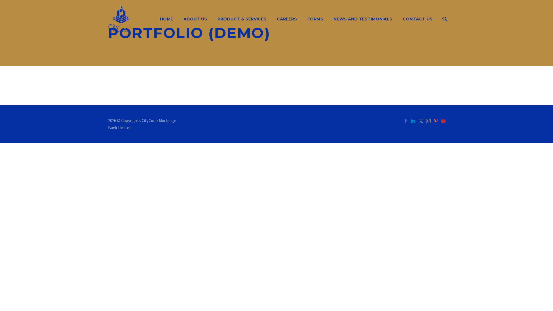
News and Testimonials (363, 19)
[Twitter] (420, 121)
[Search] (444, 19)
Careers (287, 19)
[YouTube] (443, 121)
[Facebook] (406, 121)
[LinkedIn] (413, 121)
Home (166, 19)
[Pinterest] (435, 121)
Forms (315, 19)
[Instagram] (428, 121)
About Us (195, 19)
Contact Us (418, 19)
